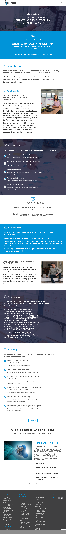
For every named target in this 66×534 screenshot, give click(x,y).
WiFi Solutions (24, 528)
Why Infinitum (8, 527)
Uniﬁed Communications (25, 521)
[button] (3, 461)
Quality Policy (7, 507)
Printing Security (40, 511)
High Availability (25, 503)
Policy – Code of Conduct (8, 520)
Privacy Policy (7, 506)
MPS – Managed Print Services (41, 509)
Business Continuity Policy (8, 503)
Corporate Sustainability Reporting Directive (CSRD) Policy (8, 515)
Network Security (25, 526)
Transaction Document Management (39, 516)
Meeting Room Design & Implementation (40, 520)
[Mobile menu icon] (64, 3)
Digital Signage (40, 513)
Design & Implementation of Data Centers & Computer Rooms (25, 514)
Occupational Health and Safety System (8, 510)
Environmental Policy (7, 500)
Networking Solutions (23, 524)
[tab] (29, 483)
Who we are (7, 495)
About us (5, 497)
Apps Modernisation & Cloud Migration (40, 501)
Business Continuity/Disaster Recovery (25, 509)
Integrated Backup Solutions (25, 505)
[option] (33, 461)
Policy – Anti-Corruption (7, 523)
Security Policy (7, 498)
